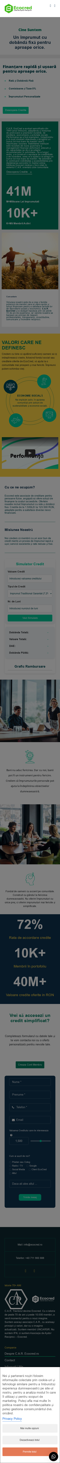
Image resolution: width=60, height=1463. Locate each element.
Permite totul (29, 1451)
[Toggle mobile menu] (54, 5)
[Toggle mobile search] (50, 5)
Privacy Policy (12, 1419)
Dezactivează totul (30, 1440)
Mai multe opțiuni (29, 1428)
